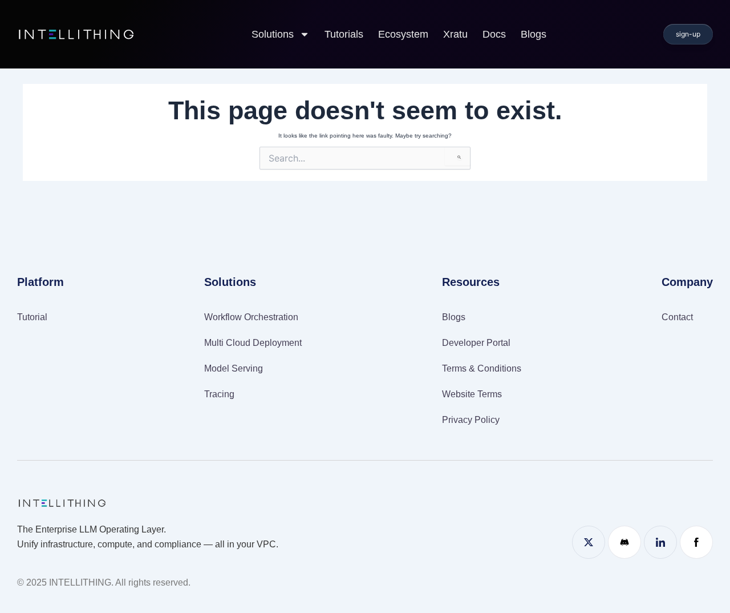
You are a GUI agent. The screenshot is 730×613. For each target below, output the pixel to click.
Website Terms (472, 394)
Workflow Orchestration (251, 317)
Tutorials (344, 34)
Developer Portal (476, 343)
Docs (494, 34)
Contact (677, 317)
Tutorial (32, 317)
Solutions (273, 34)
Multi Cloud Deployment (253, 343)
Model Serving (233, 368)
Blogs (533, 34)
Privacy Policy (471, 420)
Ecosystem (403, 34)
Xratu (455, 34)
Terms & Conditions (481, 368)
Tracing (219, 394)
